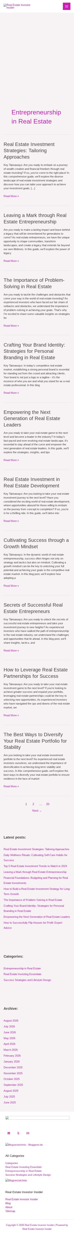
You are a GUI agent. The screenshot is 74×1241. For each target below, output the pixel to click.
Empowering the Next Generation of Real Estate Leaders (32, 418)
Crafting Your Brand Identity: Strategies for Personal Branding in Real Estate (34, 351)
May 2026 (9, 1038)
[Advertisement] (37, 51)
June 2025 (10, 1102)
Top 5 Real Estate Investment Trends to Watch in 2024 (35, 866)
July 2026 (9, 1026)
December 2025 (13, 1067)
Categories (11, 1163)
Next (37, 810)
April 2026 (9, 1044)
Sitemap (10, 1211)
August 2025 (11, 1090)
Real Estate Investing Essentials (22, 974)
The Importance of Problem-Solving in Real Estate (33, 900)
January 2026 (12, 1061)
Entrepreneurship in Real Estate (22, 968)
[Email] (27, 1133)
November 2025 (13, 1073)
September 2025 (13, 1084)
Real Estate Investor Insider (21, 1199)
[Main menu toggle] (66, 6)
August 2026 (11, 1020)
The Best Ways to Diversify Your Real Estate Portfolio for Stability (35, 741)
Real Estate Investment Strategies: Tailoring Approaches (29, 151)
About (8, 1207)
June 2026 (10, 1032)
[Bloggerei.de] (24, 1144)
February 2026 (12, 1055)
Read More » (11, 196)
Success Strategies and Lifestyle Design (27, 980)
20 (47, 804)
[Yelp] (18, 1133)
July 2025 (9, 1096)
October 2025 (12, 1079)
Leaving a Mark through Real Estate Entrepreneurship (35, 872)
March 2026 (11, 1049)
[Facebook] (8, 1133)
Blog (8, 1203)
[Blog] (16, 1180)
